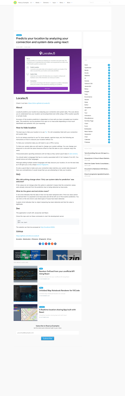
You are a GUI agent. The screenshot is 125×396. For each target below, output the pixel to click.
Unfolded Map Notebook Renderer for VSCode (59, 290)
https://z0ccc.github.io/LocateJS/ (39, 103)
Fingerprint (43, 239)
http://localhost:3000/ (48, 227)
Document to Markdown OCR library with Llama (100, 169)
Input (54, 2)
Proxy (49, 239)
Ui (31, 2)
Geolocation (27, 239)
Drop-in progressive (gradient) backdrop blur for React (102, 174)
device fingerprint (42, 164)
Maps (41, 287)
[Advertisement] (62, 18)
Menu (61, 2)
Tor (46, 132)
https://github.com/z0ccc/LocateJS (27, 236)
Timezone (35, 239)
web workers (73, 154)
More (68, 2)
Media (37, 2)
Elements (46, 2)
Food (41, 268)
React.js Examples (23, 2)
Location (19, 35)
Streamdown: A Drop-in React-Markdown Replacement (102, 158)
